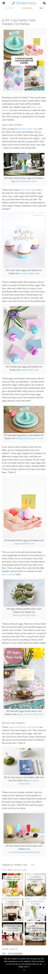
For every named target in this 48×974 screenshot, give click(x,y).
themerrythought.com (23, 615)
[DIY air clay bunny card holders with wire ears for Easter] (24, 774)
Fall (41, 8)
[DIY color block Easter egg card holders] (24, 175)
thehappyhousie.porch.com (28, 438)
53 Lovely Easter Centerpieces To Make (12, 878)
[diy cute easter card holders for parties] (24, 90)
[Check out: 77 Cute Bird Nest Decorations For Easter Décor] (35, 884)
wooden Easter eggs (27, 129)
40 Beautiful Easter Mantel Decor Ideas (12, 903)
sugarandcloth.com (23, 543)
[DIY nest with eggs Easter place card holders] (24, 708)
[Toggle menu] (3, 3)
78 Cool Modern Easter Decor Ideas (35, 903)
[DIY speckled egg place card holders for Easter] (24, 432)
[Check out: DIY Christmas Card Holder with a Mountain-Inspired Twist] (35, 933)
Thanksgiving (27, 8)
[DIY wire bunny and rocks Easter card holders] (24, 843)
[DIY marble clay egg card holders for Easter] (24, 364)
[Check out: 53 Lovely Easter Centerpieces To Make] (12, 884)
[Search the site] (44, 3)
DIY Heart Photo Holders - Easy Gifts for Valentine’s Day (13, 928)
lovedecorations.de (28, 273)
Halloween (9, 8)
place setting (8, 574)
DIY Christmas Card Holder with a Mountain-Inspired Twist (35, 928)
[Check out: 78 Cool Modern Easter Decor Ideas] (35, 909)
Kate (33, 865)
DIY (4, 954)
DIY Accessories (15, 954)
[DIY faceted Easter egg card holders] (24, 537)
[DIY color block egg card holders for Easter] (24, 267)
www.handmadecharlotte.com (24, 852)
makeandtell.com (28, 370)
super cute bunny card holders (23, 727)
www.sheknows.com (25, 181)
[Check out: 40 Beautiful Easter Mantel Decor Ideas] (12, 909)
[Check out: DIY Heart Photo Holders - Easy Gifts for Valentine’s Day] (12, 933)
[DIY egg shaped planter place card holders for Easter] (24, 606)
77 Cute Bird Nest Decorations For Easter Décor (35, 879)
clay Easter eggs (28, 190)
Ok (24, 970)
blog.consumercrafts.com (29, 714)
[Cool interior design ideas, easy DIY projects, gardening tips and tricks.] (24, 4)
